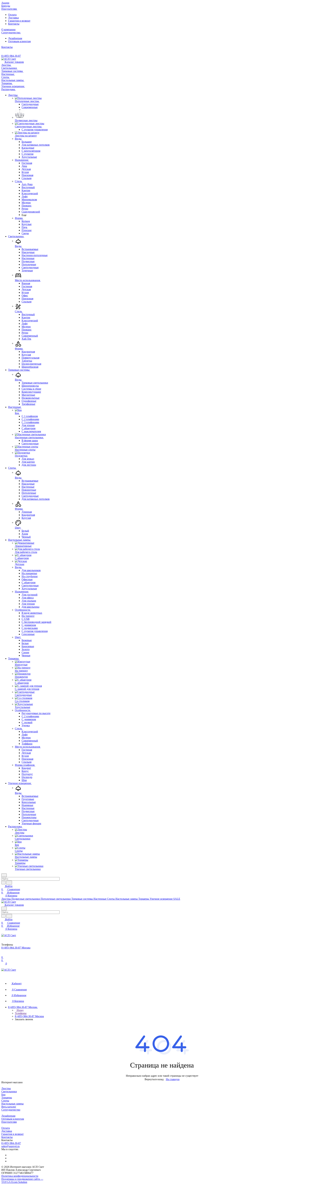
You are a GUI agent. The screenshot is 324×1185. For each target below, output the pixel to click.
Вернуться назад (154, 1079)
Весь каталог (8, 1106)
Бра (3, 1094)
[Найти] (9, 883)
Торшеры (6, 1097)
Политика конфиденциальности (19, 1176)
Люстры (6, 1088)
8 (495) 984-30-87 (11, 55)
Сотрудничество (10, 1109)
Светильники (9, 1091)
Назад (19, 1010)
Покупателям (9, 1121)
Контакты (13, 23)
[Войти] (2, 954)
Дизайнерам (15, 38)
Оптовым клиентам (19, 41)
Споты (5, 1100)
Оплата (12, 14)
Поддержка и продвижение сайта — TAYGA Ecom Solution (22, 1180)
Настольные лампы (12, 1103)
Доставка (13, 17)
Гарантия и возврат (19, 20)
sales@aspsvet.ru (10, 1146)
